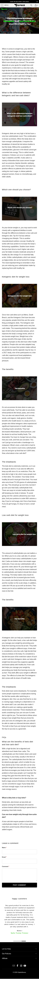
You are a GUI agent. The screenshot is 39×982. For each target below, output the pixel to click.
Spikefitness (22, 972)
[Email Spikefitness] (13, 966)
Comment (5, 866)
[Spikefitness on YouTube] (25, 966)
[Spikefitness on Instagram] (21, 966)
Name (4, 847)
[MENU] (1, 5)
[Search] (31, 5)
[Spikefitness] (19, 5)
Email (4, 857)
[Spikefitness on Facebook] (17, 966)
